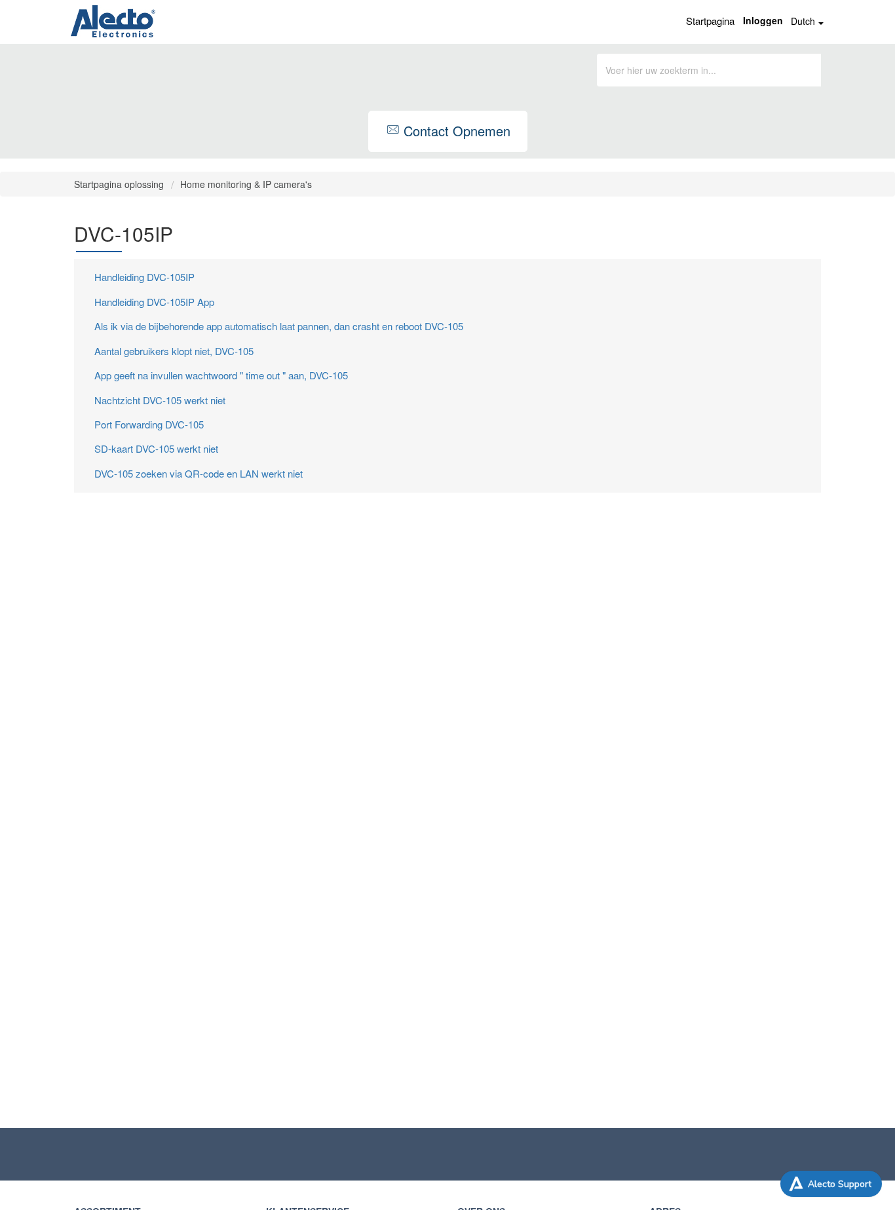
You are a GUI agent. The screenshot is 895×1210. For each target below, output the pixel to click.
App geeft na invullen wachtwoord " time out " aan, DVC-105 (221, 375)
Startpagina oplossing (120, 184)
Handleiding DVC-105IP (144, 277)
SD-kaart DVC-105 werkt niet (156, 448)
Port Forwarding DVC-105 (149, 424)
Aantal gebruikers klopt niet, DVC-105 (174, 351)
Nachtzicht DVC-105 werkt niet (159, 400)
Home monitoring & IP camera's (246, 184)
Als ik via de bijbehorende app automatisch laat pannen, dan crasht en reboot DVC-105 (278, 326)
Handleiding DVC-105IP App (154, 302)
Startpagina (710, 21)
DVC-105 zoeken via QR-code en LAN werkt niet (198, 473)
